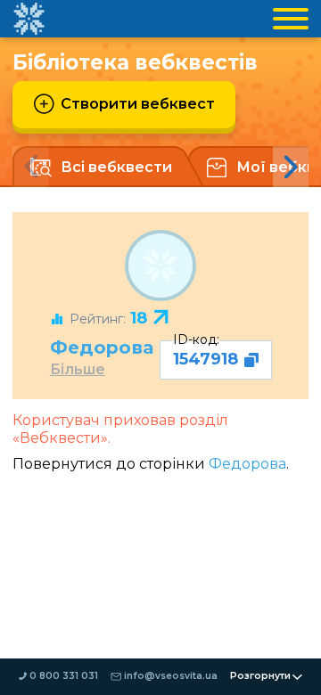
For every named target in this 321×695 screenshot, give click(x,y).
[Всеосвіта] (28, 19)
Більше (77, 369)
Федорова (101, 347)
